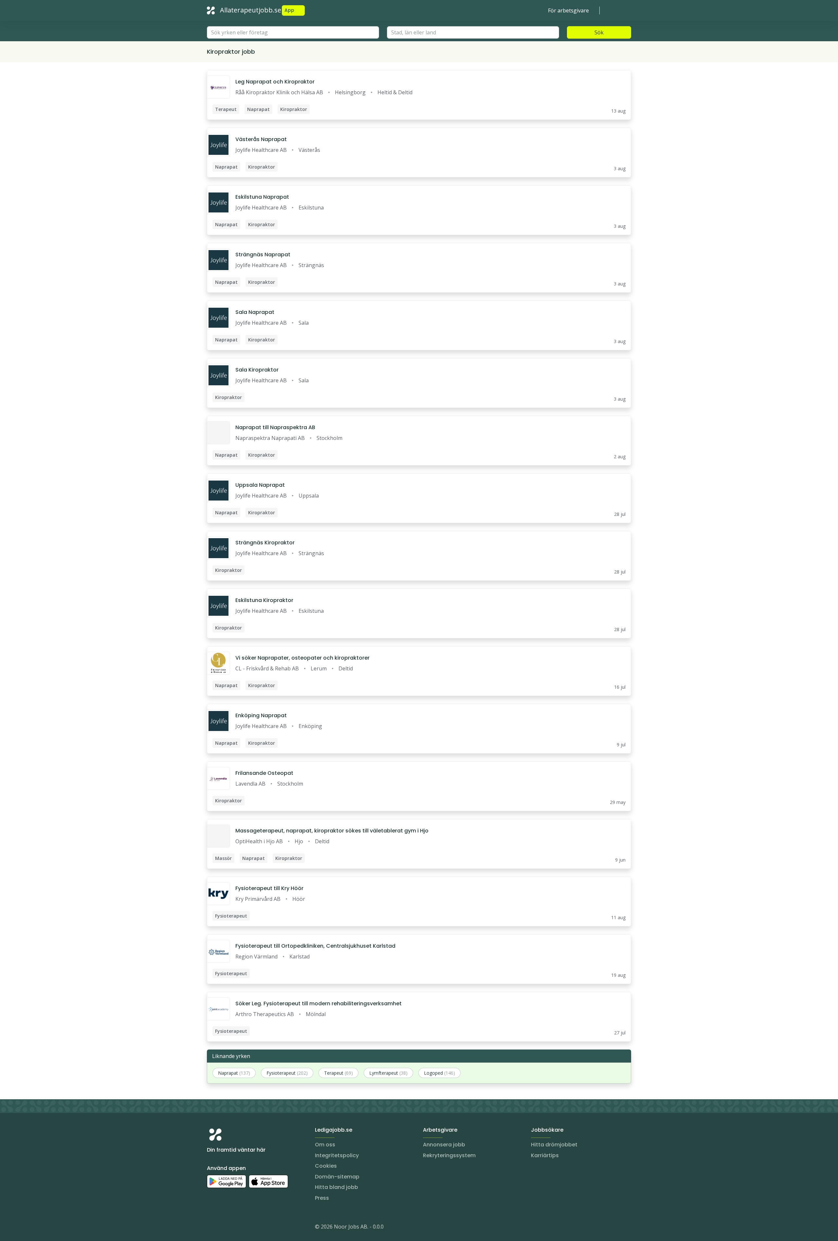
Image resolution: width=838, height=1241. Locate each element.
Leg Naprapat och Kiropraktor (275, 81)
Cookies (326, 1166)
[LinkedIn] (225, 1228)
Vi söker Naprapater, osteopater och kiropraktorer (302, 658)
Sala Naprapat (254, 312)
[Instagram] (212, 1228)
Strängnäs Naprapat (262, 254)
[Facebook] (238, 1228)
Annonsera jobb (444, 1144)
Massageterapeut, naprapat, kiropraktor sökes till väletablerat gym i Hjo (331, 830)
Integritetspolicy (337, 1155)
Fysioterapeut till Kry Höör (269, 888)
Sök (599, 32)
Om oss (325, 1144)
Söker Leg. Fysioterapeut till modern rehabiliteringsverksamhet (318, 1003)
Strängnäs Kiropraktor (265, 542)
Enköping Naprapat (261, 715)
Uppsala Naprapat (260, 485)
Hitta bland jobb (336, 1187)
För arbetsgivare (568, 10)
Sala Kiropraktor (257, 370)
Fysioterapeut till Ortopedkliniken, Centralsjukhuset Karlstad (315, 946)
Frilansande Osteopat (264, 773)
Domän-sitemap (337, 1176)
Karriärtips (545, 1155)
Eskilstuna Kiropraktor (264, 600)
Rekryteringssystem (449, 1155)
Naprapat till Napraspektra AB (275, 427)
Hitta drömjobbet (554, 1144)
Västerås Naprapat (261, 139)
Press (322, 1198)
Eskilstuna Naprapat (262, 197)
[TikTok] (251, 1228)
